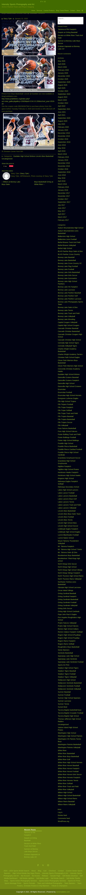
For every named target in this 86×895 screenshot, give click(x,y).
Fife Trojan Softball (65, 410)
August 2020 (62, 121)
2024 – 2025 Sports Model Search (16, 871)
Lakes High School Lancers (68, 490)
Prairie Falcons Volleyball (67, 623)
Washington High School (67, 733)
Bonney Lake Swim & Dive (68, 307)
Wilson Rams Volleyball (66, 804)
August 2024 (62, 97)
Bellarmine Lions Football (67, 239)
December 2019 (64, 133)
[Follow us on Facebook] (37, 865)
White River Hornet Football (68, 771)
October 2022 (63, 103)
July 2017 (61, 205)
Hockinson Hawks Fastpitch (68, 472)
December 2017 (64, 193)
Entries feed (62, 815)
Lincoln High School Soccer (68, 526)
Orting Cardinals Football (67, 602)
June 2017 (62, 208)
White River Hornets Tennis (68, 780)
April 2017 (61, 214)
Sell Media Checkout (70, 876)
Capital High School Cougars (68, 325)
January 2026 (63, 73)
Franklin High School (65, 443)
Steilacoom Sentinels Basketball (70, 683)
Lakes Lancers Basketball (67, 496)
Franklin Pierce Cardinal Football (70, 449)
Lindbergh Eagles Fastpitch (68, 529)
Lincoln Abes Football (66, 517)
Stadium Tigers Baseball (67, 671)
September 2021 (64, 109)
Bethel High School (65, 248)
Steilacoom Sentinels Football (69, 686)
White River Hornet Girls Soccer (70, 774)
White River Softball (65, 783)
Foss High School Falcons (67, 431)
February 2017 (63, 220)
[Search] (82, 10)
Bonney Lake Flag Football (68, 266)
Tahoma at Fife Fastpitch (67, 29)
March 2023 (62, 100)
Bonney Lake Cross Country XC (70, 263)
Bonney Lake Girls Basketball (69, 272)
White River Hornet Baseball (68, 765)
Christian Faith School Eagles (69, 357)
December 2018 (64, 163)
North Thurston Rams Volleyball (69, 579)
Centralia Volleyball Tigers (67, 346)
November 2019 (64, 136)
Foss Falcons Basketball (67, 428)
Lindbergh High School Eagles (69, 532)
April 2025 (61, 88)
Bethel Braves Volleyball (67, 245)
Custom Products (49, 10)
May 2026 (61, 61)
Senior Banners (63, 650)
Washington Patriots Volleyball (69, 747)
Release (45, 876)
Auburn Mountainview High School (70, 228)
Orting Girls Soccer (65, 608)
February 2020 (63, 127)
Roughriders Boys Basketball (68, 647)
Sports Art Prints (74, 881)
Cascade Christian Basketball (69, 331)
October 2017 (63, 199)
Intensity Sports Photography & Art (55, 873)
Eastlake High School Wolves (24, 156)
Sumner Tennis (63, 704)
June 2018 (62, 175)
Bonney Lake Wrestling (66, 319)
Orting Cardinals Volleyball (67, 605)
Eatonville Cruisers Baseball (68, 377)
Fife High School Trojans (67, 401)
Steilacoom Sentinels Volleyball (69, 689)
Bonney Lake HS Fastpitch (68, 287)
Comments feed (64, 818)
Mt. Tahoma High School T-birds (70, 549)
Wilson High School (65, 792)
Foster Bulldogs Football (67, 437)
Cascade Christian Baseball (68, 328)
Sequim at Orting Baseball (67, 32)
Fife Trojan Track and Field (68, 413)
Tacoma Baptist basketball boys (69, 710)
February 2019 (63, 157)
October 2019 (63, 139)
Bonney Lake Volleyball (66, 316)
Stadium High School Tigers (68, 668)
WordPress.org (63, 821)
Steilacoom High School (67, 680)
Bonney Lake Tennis (65, 310)
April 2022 (61, 106)
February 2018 (63, 187)
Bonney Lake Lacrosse (66, 290)
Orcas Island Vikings (65, 590)
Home (33, 10)
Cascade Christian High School (69, 340)
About (78, 10)
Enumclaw (62, 389)
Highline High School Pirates (68, 469)
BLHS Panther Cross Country (69, 254)
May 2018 (61, 178)
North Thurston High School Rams (70, 576)
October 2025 (63, 79)
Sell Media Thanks (73, 878)
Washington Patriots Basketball (69, 744)
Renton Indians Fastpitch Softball (70, 632)
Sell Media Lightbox (27, 878)
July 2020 (61, 124)
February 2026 (63, 70)
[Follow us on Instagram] (45, 0)
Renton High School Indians (68, 629)
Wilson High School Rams (67, 798)
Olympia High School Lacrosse (69, 587)
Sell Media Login (42, 878)
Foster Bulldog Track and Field (69, 434)
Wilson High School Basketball (69, 795)
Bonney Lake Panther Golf (68, 296)
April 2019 (61, 151)
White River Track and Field (68, 786)
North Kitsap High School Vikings (70, 570)
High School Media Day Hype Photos (26, 873)
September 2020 (64, 118)
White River (62, 750)
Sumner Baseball (64, 692)
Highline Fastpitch (64, 466)
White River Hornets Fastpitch (69, 777)
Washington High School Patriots (70, 736)
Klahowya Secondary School (68, 487)
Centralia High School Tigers (68, 343)
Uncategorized (7, 159)
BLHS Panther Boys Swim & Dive (70, 251)
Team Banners (69, 883)
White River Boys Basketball (68, 756)
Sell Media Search (57, 878)
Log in (60, 812)
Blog (39, 871)
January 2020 (63, 130)
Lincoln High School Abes (67, 523)
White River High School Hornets (70, 762)
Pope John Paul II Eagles (67, 614)
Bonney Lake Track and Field (69, 313)
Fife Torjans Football (65, 404)
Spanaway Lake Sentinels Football (70, 662)
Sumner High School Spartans (69, 698)
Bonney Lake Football (66, 269)
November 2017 (64, 196)
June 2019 (62, 145)
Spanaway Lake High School (68, 656)
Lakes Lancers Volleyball (67, 508)
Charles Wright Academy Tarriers (70, 354)
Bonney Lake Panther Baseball (69, 293)
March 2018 (62, 184)
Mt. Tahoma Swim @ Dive (67, 552)
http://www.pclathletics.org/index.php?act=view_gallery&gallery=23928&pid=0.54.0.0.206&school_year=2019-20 (28, 101)
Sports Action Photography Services (23, 881)
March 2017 (62, 217)
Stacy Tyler (7, 19)
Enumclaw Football (65, 392)
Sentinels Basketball (65, 653)
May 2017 (61, 211)
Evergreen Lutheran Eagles (68, 398)
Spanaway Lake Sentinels (67, 659)
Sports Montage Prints (13, 883)
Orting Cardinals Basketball (68, 599)
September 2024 (64, 94)
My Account (25, 876)
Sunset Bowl (62, 707)
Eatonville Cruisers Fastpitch (68, 380)
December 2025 (64, 76)
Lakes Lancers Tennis (66, 502)
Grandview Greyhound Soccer (69, 458)
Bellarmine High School (66, 236)
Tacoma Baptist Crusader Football (70, 713)
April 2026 (61, 64)
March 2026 (62, 67)
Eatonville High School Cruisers (69, 386)
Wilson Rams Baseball (66, 801)
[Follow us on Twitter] (43, 0)
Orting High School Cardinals (68, 611)
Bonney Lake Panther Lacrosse (69, 299)
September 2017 (64, 202)
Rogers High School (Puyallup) (69, 635)
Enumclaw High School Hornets (69, 395)
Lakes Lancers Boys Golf (67, 499)
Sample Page (55, 876)
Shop (6, 881)
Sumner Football (64, 695)
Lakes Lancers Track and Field (69, 505)
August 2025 (62, 85)
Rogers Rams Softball (66, 644)
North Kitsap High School (67, 567)
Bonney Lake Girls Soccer (67, 275)
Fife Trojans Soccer (65, 422)
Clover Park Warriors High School (70, 366)
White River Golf (64, 759)
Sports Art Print (63, 665)
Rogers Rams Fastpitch (66, 641)
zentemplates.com (63, 892)
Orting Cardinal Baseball (67, 593)
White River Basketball (66, 753)
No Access (36, 876)
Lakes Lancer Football (66, 493)
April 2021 (61, 115)
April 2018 (61, 181)
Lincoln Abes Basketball (44, 156)
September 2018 (64, 172)
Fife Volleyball (63, 425)
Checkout (52, 871)
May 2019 (61, 148)
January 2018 (63, 190)
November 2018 (64, 166)
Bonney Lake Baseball (66, 257)
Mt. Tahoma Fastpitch (66, 546)
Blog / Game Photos (62, 10)
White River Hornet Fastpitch (68, 768)
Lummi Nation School (66, 538)
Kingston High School (66, 478)
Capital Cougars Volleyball (67, 322)
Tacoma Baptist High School (68, 716)
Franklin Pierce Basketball (67, 446)
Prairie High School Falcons (68, 626)
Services (39, 10)
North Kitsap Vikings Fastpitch (69, 573)
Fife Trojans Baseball (65, 416)
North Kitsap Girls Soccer (67, 564)
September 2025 (64, 82)
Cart (45, 871)
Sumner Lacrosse (64, 701)
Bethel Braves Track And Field (69, 242)
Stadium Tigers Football (66, 674)
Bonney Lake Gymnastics (67, 278)
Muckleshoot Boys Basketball (69, 555)
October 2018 (63, 169)
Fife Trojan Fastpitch (65, 407)
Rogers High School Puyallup (68, 638)
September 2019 (64, 142)
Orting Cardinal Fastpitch (67, 596)
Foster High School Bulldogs (68, 440)
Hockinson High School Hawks (69, 475)
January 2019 (63, 160)
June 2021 (62, 112)
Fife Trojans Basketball (66, 419)
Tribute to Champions (59, 886)
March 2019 (62, 154)
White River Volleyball (66, 789)
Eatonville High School (66, 383)
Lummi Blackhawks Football (68, 535)
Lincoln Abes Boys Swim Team (69, 514)
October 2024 (63, 91)
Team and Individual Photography (49, 883)
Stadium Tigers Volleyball (67, 677)
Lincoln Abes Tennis (65, 520)
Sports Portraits (29, 883)
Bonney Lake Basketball (67, 260)
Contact (72, 10)
